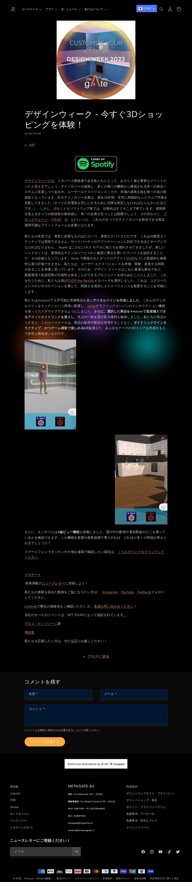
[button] (32, 9)
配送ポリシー (123, 878)
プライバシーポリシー (87, 878)
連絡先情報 (140, 878)
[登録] (76, 851)
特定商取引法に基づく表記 (164, 878)
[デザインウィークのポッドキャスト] (96, 163)
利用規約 (107, 878)
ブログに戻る (98, 656)
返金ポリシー (64, 878)
